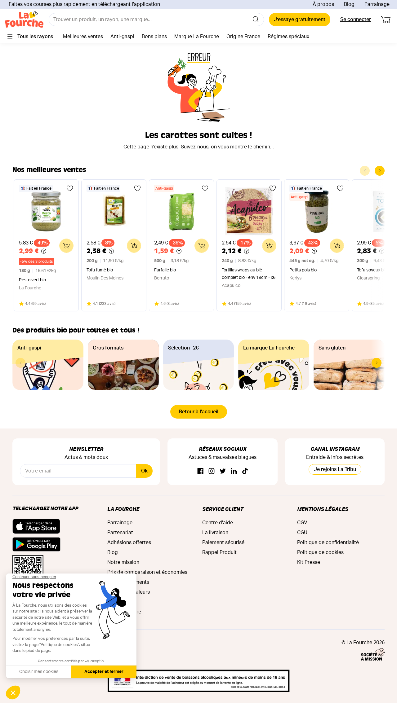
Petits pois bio (303, 270)
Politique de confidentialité (328, 542)
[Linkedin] (233, 471)
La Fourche (123, 509)
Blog (349, 4)
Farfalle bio (165, 270)
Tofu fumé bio (100, 270)
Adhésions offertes (129, 542)
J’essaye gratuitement (299, 19)
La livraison (215, 532)
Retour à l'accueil (198, 411)
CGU (302, 532)
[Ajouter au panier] (66, 246)
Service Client (222, 509)
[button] (376, 363)
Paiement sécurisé (223, 542)
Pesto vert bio (32, 280)
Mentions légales (322, 509)
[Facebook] (200, 471)
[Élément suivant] (380, 171)
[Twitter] (222, 471)
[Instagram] (211, 471)
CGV (302, 522)
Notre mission (123, 562)
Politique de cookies (320, 552)
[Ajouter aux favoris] (70, 188)
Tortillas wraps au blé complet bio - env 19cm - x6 (248, 274)
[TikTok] (245, 471)
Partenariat (120, 532)
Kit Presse (308, 562)
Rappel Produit (219, 552)
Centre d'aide (217, 522)
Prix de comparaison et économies (147, 572)
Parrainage (377, 4)
